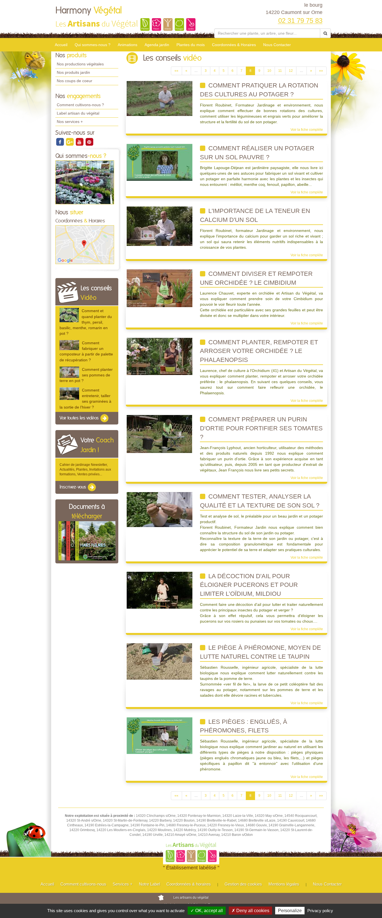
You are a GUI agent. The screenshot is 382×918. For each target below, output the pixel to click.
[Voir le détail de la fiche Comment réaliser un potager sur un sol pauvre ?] (159, 162)
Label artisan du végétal (78, 113)
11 (280, 71)
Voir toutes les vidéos (80, 418)
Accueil (61, 44)
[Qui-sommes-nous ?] (84, 182)
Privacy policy (320, 910)
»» (321, 71)
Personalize (290, 910)
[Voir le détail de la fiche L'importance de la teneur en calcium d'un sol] (159, 226)
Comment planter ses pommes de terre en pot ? (86, 375)
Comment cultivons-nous (83, 884)
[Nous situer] (84, 244)
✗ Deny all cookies (250, 910)
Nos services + (70, 121)
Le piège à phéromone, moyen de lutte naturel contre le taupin (260, 652)
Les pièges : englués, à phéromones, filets (243, 726)
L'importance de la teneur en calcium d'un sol (255, 215)
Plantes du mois (190, 44)
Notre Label (149, 884)
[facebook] (60, 142)
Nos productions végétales (80, 64)
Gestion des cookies (243, 884)
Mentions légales (283, 884)
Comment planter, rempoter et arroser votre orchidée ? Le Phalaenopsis (259, 351)
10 (269, 71)
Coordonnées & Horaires (234, 44)
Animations (127, 44)
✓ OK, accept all (206, 910)
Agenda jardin (157, 44)
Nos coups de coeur (74, 81)
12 (291, 71)
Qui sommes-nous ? (92, 44)
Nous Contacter (277, 44)
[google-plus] (70, 142)
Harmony (88, 10)
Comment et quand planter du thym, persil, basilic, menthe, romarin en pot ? (86, 322)
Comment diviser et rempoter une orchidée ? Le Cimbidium (256, 278)
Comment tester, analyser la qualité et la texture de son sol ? (259, 501)
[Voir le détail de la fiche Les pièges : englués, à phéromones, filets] (159, 735)
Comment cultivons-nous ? (80, 105)
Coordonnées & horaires (188, 884)
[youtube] (80, 142)
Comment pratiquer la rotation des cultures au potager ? (259, 90)
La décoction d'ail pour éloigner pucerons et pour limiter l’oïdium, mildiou (249, 585)
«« (176, 71)
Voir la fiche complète (307, 130)
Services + (123, 884)
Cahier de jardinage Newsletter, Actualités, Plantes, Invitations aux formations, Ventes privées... (85, 469)
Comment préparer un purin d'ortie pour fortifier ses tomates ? (261, 428)
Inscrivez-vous (73, 487)
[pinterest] (89, 142)
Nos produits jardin (73, 72)
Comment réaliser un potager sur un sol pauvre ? (257, 153)
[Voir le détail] (69, 315)
